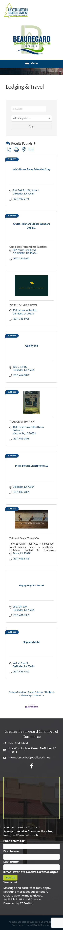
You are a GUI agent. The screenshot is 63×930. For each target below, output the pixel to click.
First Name (11, 851)
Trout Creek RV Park (21, 421)
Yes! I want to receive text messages (32, 872)
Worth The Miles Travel (23, 305)
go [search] (33, 126)
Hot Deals (49, 692)
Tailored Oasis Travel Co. (24, 538)
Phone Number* (14, 841)
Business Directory (17, 692)
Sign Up (10, 877)
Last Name (11, 862)
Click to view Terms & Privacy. (23, 896)
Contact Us (39, 696)
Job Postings (26, 696)
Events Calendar (35, 692)
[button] (8, 144)
